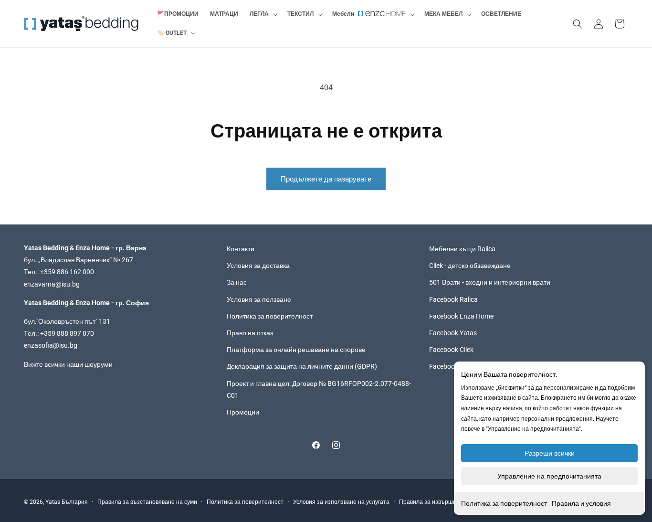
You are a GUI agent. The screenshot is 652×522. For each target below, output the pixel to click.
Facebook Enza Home (461, 316)
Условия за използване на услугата (341, 502)
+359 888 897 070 (67, 333)
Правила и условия (581, 503)
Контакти (240, 249)
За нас (237, 283)
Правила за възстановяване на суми (147, 502)
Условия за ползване (259, 299)
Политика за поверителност (504, 503)
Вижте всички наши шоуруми (68, 364)
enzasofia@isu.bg (50, 345)
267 (127, 260)
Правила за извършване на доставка (449, 502)
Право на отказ (250, 333)
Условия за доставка (258, 265)
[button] (263, 14)
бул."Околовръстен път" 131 (67, 321)
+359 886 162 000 (67, 272)
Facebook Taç (449, 366)
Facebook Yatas (453, 333)
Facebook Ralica (453, 299)
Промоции (243, 412)
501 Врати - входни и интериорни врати (489, 283)
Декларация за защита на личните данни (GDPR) (302, 366)
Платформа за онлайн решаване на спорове (296, 349)
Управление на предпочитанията (549, 476)
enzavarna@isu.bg (52, 284)
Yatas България (66, 502)
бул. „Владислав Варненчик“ (68, 260)
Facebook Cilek (451, 349)
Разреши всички (550, 453)
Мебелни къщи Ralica (462, 249)
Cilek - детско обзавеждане (470, 265)
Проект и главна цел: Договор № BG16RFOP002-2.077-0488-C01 (319, 389)
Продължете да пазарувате (326, 179)
